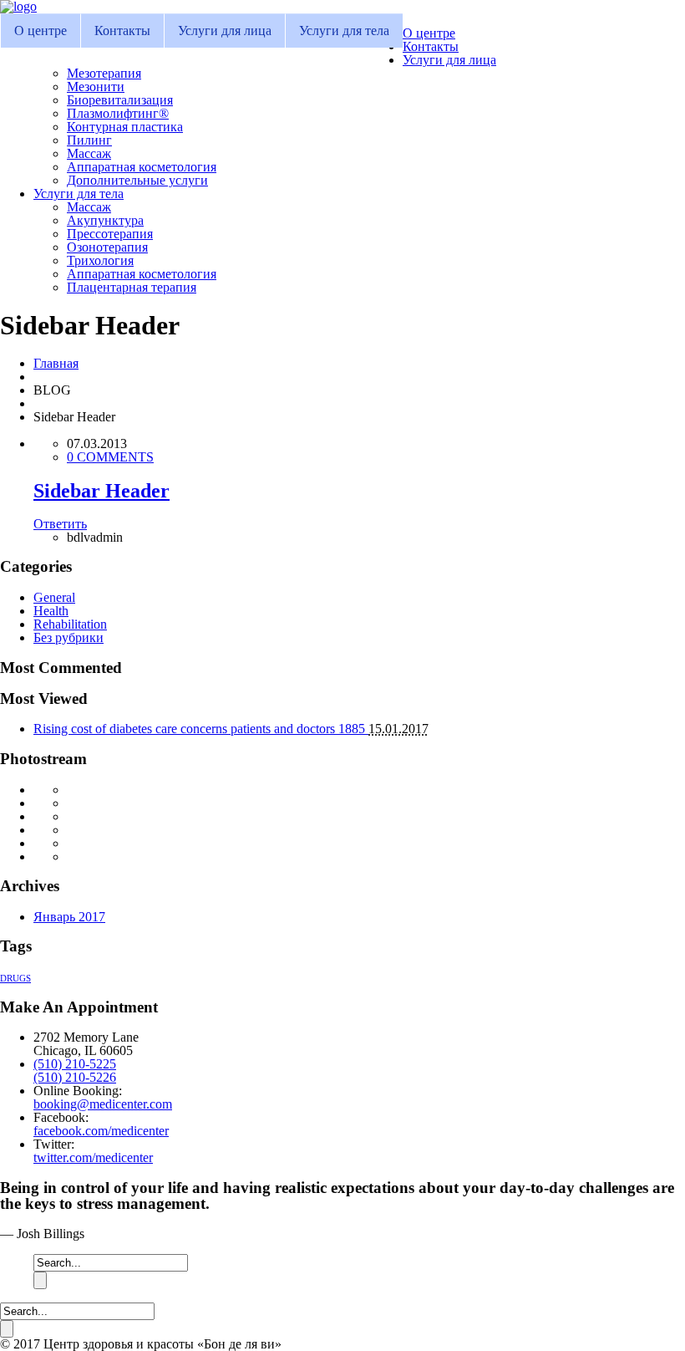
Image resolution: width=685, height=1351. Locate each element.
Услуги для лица (224, 30)
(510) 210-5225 (74, 1064)
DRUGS (15, 978)
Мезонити (95, 86)
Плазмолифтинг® (118, 113)
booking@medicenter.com (102, 1104)
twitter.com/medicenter (93, 1157)
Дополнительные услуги (137, 180)
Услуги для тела (344, 30)
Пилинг (89, 140)
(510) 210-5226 (74, 1077)
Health (50, 611)
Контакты (122, 30)
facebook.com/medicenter (101, 1131)
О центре (40, 30)
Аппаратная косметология (141, 167)
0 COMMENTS (110, 457)
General (54, 597)
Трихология (100, 260)
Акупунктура (105, 220)
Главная (56, 363)
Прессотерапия (110, 234)
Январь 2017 (69, 917)
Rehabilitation (70, 624)
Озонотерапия (107, 247)
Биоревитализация (120, 100)
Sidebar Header (101, 491)
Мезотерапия (104, 73)
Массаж (89, 153)
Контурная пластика (125, 127)
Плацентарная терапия (131, 287)
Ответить (60, 524)
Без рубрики (68, 637)
